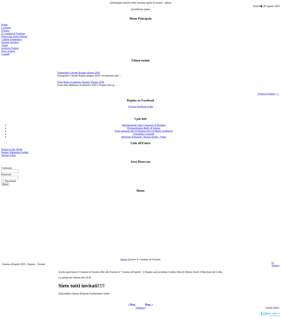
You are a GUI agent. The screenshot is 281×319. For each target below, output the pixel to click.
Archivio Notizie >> (269, 93)
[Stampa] (275, 263)
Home (4, 24)
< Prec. (132, 304)
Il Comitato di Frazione (13, 33)
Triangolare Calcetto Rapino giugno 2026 (78, 72)
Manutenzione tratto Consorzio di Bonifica (144, 125)
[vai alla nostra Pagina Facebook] (140, 106)
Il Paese (5, 30)
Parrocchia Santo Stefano (14, 36)
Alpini (4, 45)
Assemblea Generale (143, 134)
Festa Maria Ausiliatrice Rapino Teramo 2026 (80, 82)
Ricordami (10, 181)
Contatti (5, 54)
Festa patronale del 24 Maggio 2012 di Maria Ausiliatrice (144, 131)
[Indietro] (140, 307)
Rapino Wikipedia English (14, 152)
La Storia (6, 27)
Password (6, 174)
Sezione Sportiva (10, 42)
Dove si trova (8, 51)
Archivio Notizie (10, 48)
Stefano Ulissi (8, 155)
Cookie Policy (272, 307)
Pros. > (149, 304)
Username (6, 168)
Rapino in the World (11, 149)
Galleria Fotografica (11, 39)
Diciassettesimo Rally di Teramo (143, 128)
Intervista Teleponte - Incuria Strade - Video (143, 136)
